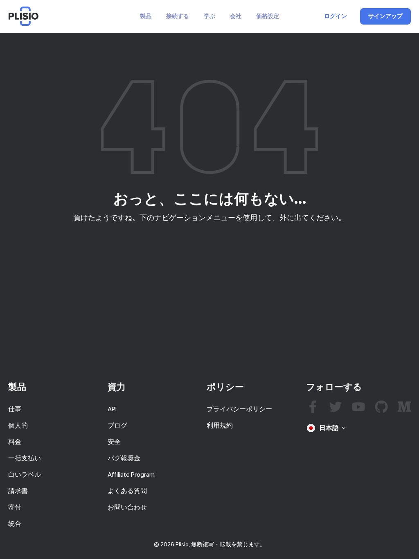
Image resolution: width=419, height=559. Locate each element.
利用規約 (220, 425)
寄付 (14, 507)
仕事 (14, 409)
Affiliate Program (131, 474)
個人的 (18, 425)
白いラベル (24, 474)
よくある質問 (127, 491)
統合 (14, 523)
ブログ (117, 425)
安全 (114, 442)
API (112, 409)
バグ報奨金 (124, 458)
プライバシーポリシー (239, 409)
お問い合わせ (127, 507)
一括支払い (24, 458)
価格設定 (267, 16)
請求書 (18, 491)
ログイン (335, 16)
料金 (14, 442)
